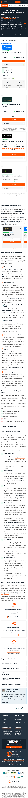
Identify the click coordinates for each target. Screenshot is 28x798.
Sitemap (20, 761)
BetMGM (13, 221)
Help (3, 761)
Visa (2, 593)
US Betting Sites (6, 730)
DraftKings (4, 223)
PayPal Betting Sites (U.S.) (14, 653)
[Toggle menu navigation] (26, 1)
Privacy (6, 761)
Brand (3, 722)
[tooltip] (18, 17)
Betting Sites (6, 727)
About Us (5, 715)
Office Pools (18, 734)
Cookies (17, 761)
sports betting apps (20, 457)
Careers (4, 719)
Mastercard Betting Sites (13, 616)
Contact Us (4, 718)
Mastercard (6, 593)
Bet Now (14, 60)
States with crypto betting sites (7, 34)
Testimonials (5, 724)
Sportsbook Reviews (20, 718)
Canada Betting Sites (7, 731)
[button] (13, 248)
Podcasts (17, 721)
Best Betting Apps (6, 734)
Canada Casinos (6, 733)
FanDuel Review (5, 75)
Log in (22, 1)
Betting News (18, 719)
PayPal (16, 592)
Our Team (4, 721)
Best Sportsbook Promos (19, 5)
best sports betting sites (10, 269)
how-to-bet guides (13, 551)
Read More (5, 702)
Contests (18, 727)
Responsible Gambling (20, 722)
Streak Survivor (18, 730)
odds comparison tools (15, 298)
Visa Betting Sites (14, 635)
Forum (24, 761)
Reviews (11, 5)
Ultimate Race (18, 733)
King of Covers (18, 731)
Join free (17, 1)
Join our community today (13, 747)
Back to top (18, 708)
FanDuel (18, 221)
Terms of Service (11, 761)
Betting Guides (20, 715)
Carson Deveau (7, 17)
